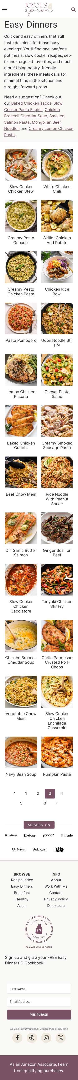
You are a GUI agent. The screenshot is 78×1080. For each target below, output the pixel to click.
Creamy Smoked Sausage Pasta (57, 445)
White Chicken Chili (57, 189)
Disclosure (56, 905)
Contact (56, 892)
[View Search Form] (74, 9)
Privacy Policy (56, 899)
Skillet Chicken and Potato (57, 240)
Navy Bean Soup (21, 774)
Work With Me (56, 886)
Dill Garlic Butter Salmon (21, 553)
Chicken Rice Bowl (57, 291)
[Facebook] (17, 1038)
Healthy (21, 899)
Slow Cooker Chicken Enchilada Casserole (57, 720)
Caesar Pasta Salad (57, 394)
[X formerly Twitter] (61, 1038)
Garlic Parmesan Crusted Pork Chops (57, 662)
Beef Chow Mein (21, 494)
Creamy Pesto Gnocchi (21, 240)
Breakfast (22, 892)
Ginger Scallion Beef (57, 553)
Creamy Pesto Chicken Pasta (20, 291)
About (56, 880)
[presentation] (21, 165)
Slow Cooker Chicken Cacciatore (21, 606)
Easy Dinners (22, 886)
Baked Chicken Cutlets (21, 445)
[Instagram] (46, 1038)
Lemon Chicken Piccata (20, 394)
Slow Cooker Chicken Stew (21, 189)
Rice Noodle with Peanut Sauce (57, 499)
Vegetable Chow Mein (21, 716)
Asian (22, 905)
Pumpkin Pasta (57, 774)
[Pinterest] (32, 1038)
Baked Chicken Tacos (31, 103)
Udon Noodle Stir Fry (57, 343)
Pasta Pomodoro (21, 340)
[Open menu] (4, 10)
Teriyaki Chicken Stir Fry (57, 604)
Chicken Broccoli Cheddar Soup (21, 660)
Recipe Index (22, 880)
